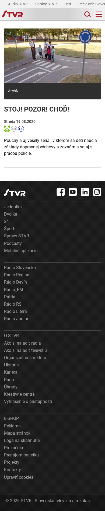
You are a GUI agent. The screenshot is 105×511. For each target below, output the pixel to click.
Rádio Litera (15, 311)
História (11, 364)
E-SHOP (11, 418)
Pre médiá (13, 447)
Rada (9, 379)
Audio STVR (18, 4)
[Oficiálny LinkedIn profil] (85, 192)
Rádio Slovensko (20, 267)
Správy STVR (46, 4)
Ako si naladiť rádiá (22, 343)
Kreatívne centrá (19, 394)
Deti (68, 4)
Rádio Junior (16, 318)
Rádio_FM (13, 289)
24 (6, 221)
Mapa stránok (17, 433)
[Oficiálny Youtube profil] (73, 192)
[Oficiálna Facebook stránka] (60, 192)
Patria (9, 296)
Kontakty (12, 469)
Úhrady (11, 386)
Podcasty (13, 243)
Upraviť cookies (18, 477)
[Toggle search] (87, 14)
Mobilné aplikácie (20, 250)
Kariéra (11, 372)
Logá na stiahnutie (22, 440)
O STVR (11, 335)
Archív (13, 91)
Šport (9, 228)
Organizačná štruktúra (25, 357)
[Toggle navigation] (99, 14)
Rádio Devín (15, 282)
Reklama (12, 425)
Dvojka (10, 214)
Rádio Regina (16, 274)
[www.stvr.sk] (15, 192)
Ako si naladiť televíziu (25, 350)
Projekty (11, 462)
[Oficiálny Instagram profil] (97, 192)
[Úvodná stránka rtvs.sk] (12, 14)
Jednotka (13, 206)
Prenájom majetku (21, 455)
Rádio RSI (13, 304)
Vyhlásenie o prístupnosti (28, 401)
